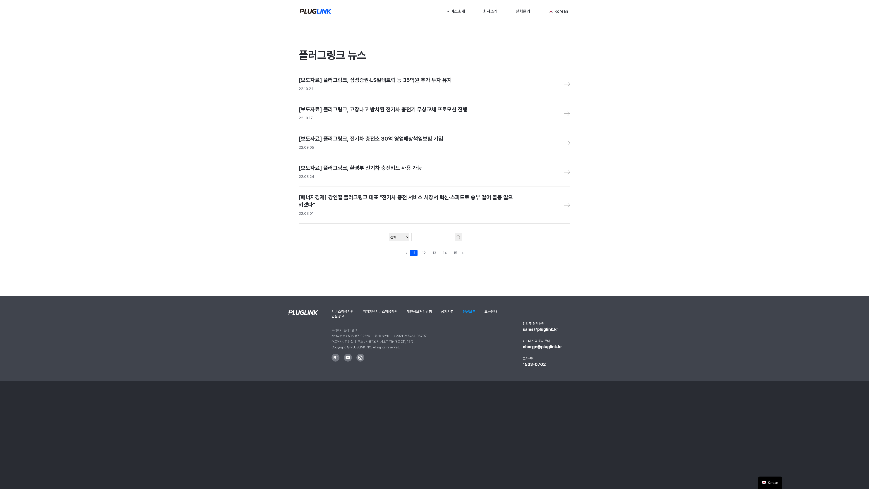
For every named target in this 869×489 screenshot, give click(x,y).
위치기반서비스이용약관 (380, 311)
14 (445, 253)
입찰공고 (338, 316)
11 (413, 253)
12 (424, 253)
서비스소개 (456, 11)
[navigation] (770, 483)
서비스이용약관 (343, 311)
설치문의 (523, 11)
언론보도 (469, 311)
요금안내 (491, 311)
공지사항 (447, 311)
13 (434, 253)
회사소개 (490, 11)
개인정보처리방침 (419, 311)
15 (455, 253)
